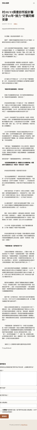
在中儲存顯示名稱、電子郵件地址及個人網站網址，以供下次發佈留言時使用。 (19, 411)
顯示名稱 (3, 388)
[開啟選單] (34, 3)
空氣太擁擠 (5, 3)
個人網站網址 (3, 402)
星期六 (15, 24)
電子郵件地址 (4, 395)
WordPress (24, 424)
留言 (1, 370)
